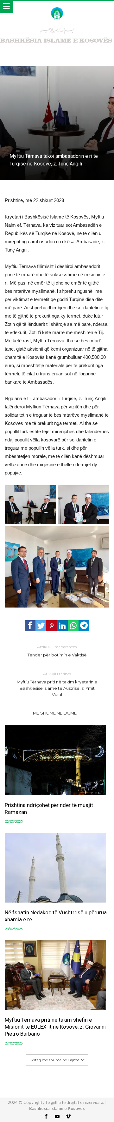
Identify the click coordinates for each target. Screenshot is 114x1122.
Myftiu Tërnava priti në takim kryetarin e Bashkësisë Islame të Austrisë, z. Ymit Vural (57, 684)
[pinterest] (51, 625)
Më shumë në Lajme (55, 713)
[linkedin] (62, 625)
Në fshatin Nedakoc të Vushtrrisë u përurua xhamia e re (56, 916)
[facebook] (30, 625)
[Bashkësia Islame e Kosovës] (57, 7)
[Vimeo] (68, 1117)
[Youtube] (57, 1117)
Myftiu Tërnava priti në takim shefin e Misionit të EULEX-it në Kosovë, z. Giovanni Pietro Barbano (55, 1027)
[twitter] (40, 625)
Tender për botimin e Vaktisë (57, 650)
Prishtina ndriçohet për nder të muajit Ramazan (49, 808)
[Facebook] (46, 1117)
